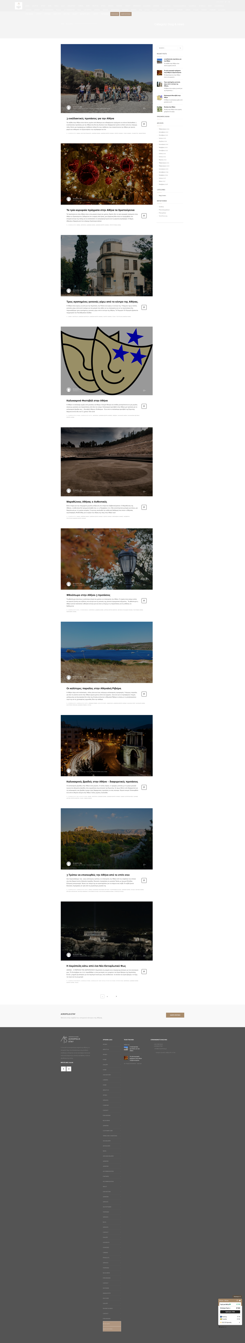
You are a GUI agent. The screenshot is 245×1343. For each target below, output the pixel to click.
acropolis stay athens (74, 415)
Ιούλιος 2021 (162, 153)
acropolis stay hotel (86, 415)
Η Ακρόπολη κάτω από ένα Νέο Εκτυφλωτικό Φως (96, 965)
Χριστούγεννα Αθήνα (115, 224)
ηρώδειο (115, 415)
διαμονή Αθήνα (96, 133)
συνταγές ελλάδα (118, 891)
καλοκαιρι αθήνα (122, 415)
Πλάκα (81, 798)
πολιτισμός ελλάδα (93, 891)
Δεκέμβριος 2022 (163, 132)
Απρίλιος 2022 (163, 141)
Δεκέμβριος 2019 (163, 172)
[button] (230, 1311)
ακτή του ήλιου (102, 703)
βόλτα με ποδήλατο (86, 133)
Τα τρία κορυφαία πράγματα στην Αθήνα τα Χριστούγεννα (100, 210)
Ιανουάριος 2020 (163, 169)
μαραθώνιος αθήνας (117, 516)
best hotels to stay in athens (107, 980)
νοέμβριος (127, 516)
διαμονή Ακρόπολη (84, 316)
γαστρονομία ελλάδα (115, 889)
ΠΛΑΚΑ (76, 982)
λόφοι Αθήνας (127, 133)
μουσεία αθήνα (140, 889)
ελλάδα (133, 889)
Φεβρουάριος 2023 (164, 129)
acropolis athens (85, 980)
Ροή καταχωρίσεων (164, 210)
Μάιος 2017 (162, 181)
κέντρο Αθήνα (70, 982)
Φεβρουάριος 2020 (164, 166)
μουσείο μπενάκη (83, 891)
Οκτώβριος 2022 (163, 135)
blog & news (99, 108)
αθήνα (78, 133)
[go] (180, 48)
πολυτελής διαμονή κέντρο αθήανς (76, 518)
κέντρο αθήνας (119, 133)
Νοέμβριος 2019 (163, 175)
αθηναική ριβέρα (93, 703)
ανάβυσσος (110, 703)
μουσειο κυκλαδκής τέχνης (125, 609)
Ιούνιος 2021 (162, 156)
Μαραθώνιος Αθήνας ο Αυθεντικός (87, 501)
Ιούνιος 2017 (162, 178)
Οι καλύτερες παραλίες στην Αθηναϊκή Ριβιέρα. (94, 688)
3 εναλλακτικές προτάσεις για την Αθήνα (90, 118)
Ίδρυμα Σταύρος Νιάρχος (73, 798)
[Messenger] (237, 1301)
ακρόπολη (83, 224)
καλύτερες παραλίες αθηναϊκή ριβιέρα (77, 705)
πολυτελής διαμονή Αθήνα (123, 316)
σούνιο (89, 705)
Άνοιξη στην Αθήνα (169, 107)
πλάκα (114, 316)
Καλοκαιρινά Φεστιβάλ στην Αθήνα (87, 400)
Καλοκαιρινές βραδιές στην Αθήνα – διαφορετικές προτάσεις (102, 781)
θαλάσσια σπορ (131, 703)
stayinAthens (119, 980)
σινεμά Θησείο (88, 798)
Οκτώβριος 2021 (163, 150)
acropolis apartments (74, 980)
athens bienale (84, 609)
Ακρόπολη (94, 796)
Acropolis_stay (77, 107)
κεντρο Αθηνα (70, 417)
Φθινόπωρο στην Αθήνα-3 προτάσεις (88, 595)
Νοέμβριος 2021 (163, 147)
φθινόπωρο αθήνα (71, 611)
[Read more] (144, 126)
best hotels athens (82, 796)
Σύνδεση (161, 206)
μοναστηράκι (142, 133)
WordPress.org (163, 216)
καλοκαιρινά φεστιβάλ (133, 415)
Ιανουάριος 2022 (163, 144)
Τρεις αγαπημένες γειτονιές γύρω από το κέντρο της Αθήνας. (102, 301)
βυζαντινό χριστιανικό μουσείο (101, 889)
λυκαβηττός (135, 133)
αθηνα (70, 316)
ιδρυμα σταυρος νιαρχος (110, 609)
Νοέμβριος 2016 (163, 184)
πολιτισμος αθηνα (138, 609)
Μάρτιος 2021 (162, 160)
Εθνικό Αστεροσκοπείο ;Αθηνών (129, 796)
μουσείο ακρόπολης (72, 891)
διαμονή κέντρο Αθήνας (107, 133)
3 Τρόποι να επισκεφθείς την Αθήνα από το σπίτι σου (98, 874)
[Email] (240, 1301)
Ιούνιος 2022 (162, 138)
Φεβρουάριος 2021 (164, 163)
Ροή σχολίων (162, 213)
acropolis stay (72, 133)
